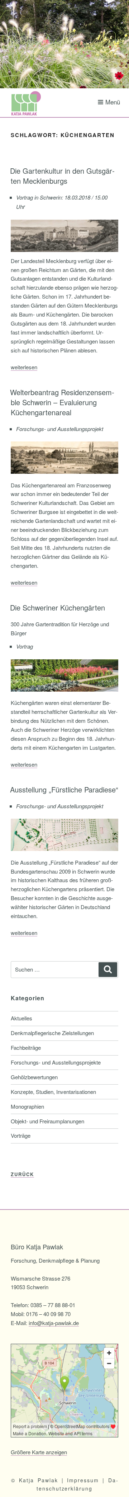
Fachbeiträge (26, 1047)
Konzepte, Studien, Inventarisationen (53, 1091)
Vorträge (20, 1135)
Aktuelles (21, 1018)
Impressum (83, 1480)
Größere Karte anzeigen (39, 1452)
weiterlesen (24, 367)
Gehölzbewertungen (34, 1077)
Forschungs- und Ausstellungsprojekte (56, 1062)
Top (122, 1490)
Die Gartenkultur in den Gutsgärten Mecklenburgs (62, 175)
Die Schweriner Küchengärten (57, 607)
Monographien (27, 1106)
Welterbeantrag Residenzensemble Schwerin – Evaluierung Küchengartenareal (62, 402)
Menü (112, 101)
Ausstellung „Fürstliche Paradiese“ (64, 789)
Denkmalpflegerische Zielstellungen (52, 1033)
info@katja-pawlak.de (54, 1323)
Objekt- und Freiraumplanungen (47, 1121)
